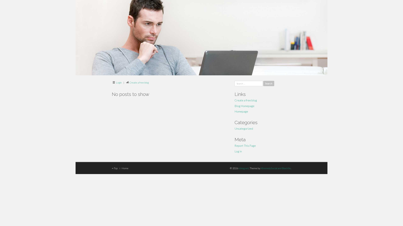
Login (119, 82)
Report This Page (245, 145)
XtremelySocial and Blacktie (276, 168)
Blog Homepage (244, 106)
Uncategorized (244, 128)
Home (125, 168)
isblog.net (244, 168)
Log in (238, 151)
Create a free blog (139, 82)
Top (115, 168)
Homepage (241, 111)
